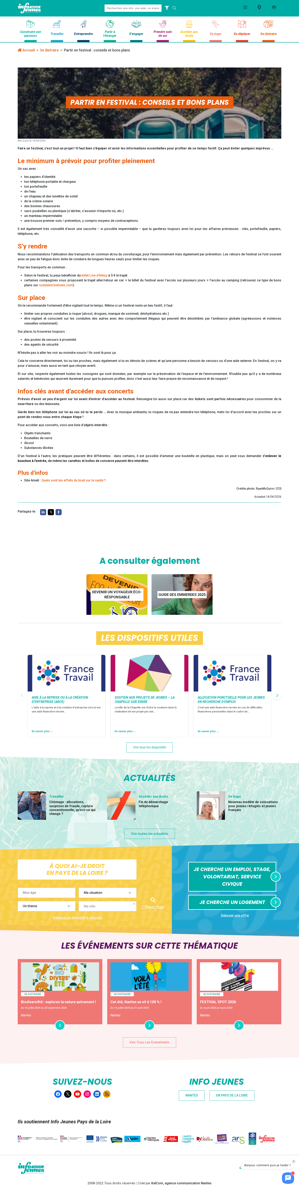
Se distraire (49, 50)
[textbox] (109, 906)
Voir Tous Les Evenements (149, 1042)
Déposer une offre (235, 915)
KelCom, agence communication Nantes (181, 1183)
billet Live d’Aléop (94, 275)
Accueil (28, 50)
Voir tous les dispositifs (149, 747)
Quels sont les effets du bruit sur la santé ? (73, 480)
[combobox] (107, 906)
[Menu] (245, 7)
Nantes (192, 1095)
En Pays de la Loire (232, 1095)
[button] (277, 695)
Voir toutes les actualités (149, 834)
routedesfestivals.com (56, 285)
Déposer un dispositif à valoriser (77, 918)
